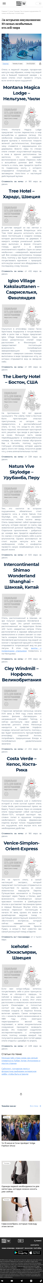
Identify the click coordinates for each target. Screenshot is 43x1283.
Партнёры (37, 1248)
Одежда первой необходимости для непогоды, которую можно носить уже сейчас (20, 1189)
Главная (4, 11)
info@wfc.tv (20, 1267)
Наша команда (8, 1248)
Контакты (35, 1245)
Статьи (10, 11)
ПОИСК (38, 1241)
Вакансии (29, 1248)
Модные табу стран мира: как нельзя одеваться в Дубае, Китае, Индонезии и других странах (21, 1061)
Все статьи (34, 1106)
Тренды (16, 11)
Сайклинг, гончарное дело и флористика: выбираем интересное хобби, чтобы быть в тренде (19, 1071)
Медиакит (20, 1248)
